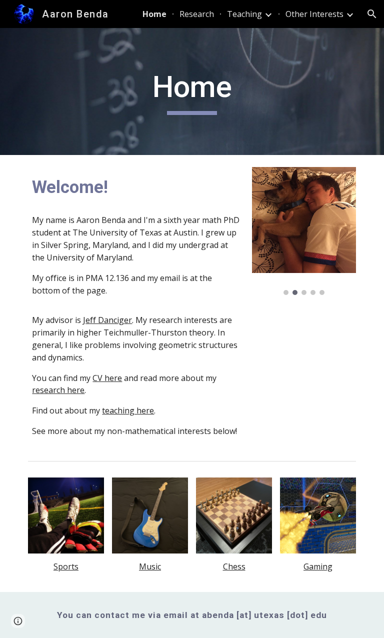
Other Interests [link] (315, 14)
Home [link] (154, 14)
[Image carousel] (304, 231)
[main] (192, 91)
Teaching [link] (244, 14)
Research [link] (197, 14)
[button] (372, 14)
